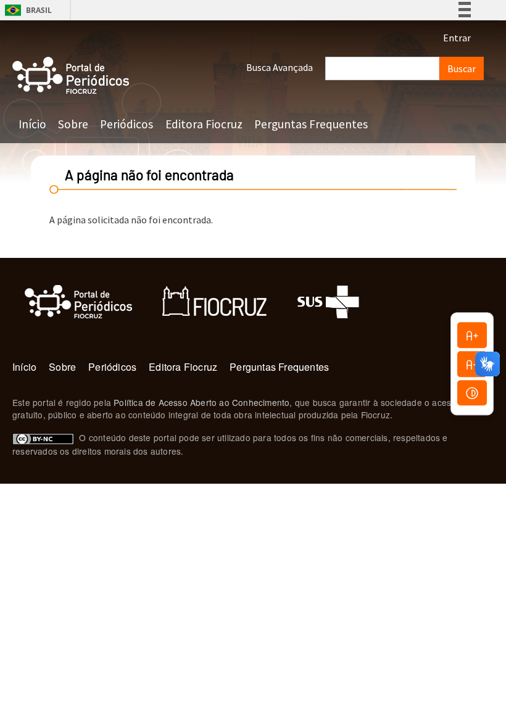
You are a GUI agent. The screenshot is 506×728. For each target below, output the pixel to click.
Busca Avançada (279, 67)
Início (32, 124)
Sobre (73, 124)
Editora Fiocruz (204, 124)
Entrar (457, 37)
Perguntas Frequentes (311, 124)
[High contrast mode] (472, 393)
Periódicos (126, 124)
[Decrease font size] (472, 364)
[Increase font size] (472, 335)
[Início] (71, 75)
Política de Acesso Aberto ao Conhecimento (201, 402)
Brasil (26, 10)
